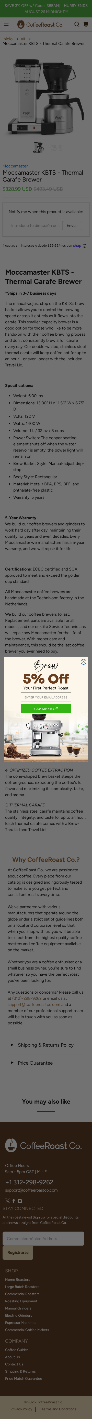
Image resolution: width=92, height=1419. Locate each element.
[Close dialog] (83, 661)
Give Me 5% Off (46, 708)
